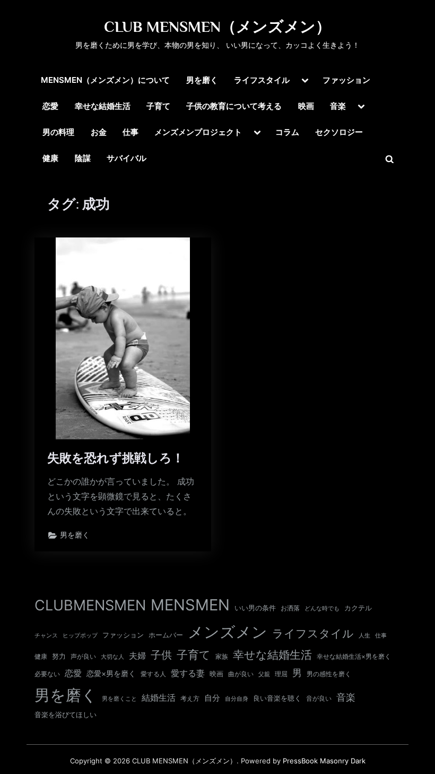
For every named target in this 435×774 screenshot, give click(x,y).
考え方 (189, 698)
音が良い (319, 698)
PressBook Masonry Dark (324, 761)
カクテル (358, 607)
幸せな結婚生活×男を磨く (354, 656)
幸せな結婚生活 (102, 106)
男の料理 (58, 132)
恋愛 (50, 106)
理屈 (281, 674)
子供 (161, 655)
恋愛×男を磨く (111, 673)
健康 (50, 158)
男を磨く (202, 80)
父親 (264, 674)
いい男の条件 (255, 607)
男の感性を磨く (329, 674)
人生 (364, 635)
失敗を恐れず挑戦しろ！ (115, 458)
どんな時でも (322, 608)
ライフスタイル (262, 80)
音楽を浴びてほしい (65, 715)
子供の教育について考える (234, 106)
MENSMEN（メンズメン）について (105, 80)
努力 (59, 656)
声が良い (83, 656)
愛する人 (153, 674)
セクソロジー (339, 132)
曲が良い (241, 674)
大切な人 (112, 656)
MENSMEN (190, 605)
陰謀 (83, 158)
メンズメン (227, 632)
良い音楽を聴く (277, 698)
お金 (99, 132)
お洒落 (290, 608)
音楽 (338, 106)
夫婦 (137, 656)
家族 (221, 656)
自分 (212, 698)
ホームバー (166, 635)
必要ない (47, 674)
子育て (158, 106)
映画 (306, 106)
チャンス (46, 635)
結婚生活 (159, 697)
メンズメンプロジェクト (198, 132)
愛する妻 (188, 673)
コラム (287, 132)
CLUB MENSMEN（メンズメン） (217, 26)
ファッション (346, 80)
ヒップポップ (80, 635)
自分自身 (236, 698)
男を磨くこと (119, 698)
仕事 (130, 132)
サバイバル (126, 158)
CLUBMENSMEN (90, 605)
